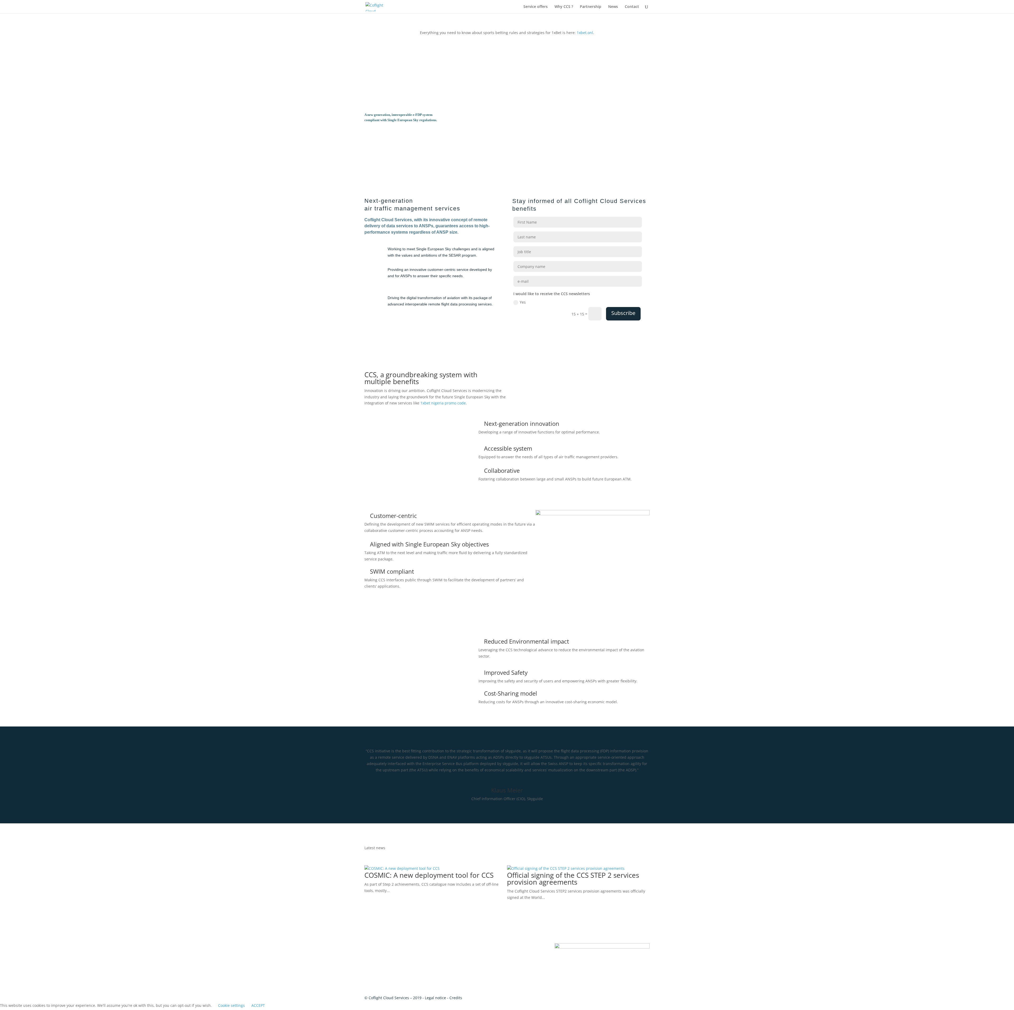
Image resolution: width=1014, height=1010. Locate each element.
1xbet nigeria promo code (443, 402)
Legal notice (435, 997)
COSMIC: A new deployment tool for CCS (429, 875)
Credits (455, 997)
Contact (632, 7)
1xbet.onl (585, 32)
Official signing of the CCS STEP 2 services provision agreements (573, 878)
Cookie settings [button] (231, 1005)
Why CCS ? (564, 7)
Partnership (590, 7)
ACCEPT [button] (258, 1005)
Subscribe (623, 313)
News (613, 7)
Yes (523, 302)
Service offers (535, 7)
